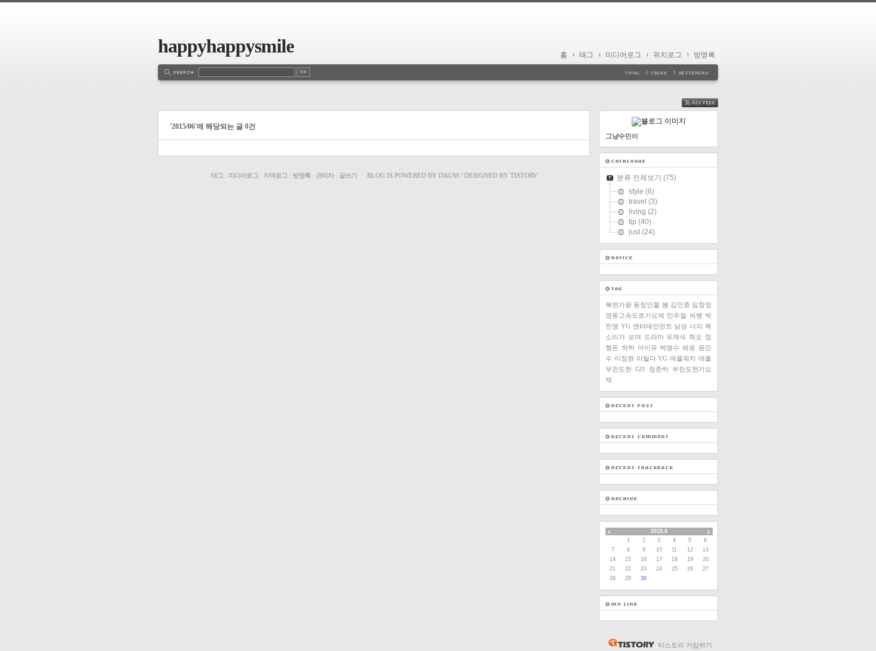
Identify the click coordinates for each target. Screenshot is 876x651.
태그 (586, 55)
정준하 (659, 369)
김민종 (680, 304)
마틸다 (646, 358)
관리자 (325, 175)
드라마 (654, 336)
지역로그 (275, 175)
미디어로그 (623, 55)
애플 (705, 358)
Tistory (524, 175)
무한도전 (618, 369)
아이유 (647, 347)
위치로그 (667, 55)
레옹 (688, 347)
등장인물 (646, 304)
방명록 (704, 55)
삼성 (680, 326)
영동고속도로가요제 (634, 315)
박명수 (669, 347)
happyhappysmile (226, 46)
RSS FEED (708, 102)
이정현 (624, 358)
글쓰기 (348, 175)
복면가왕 (618, 304)
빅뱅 (696, 315)
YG (662, 358)
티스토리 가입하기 (685, 645)
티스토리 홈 (628, 643)
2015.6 (659, 531)
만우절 (676, 315)
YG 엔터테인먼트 (646, 326)
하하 (628, 347)
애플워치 (683, 358)
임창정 (702, 304)
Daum (449, 175)
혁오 (695, 336)
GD (640, 369)
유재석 (676, 336)
